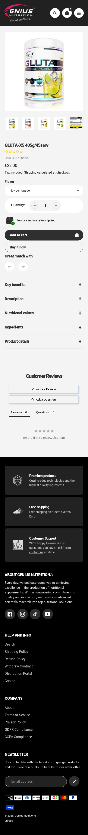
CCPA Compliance (18, 737)
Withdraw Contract (19, 666)
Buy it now (18, 247)
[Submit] (74, 781)
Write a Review (46, 389)
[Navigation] (79, 13)
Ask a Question (46, 399)
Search (10, 644)
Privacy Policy (15, 722)
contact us (36, 552)
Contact (10, 681)
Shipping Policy (16, 652)
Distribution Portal (18, 674)
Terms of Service (17, 715)
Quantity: (18, 205)
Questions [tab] (43, 412)
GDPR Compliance (18, 730)
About (9, 708)
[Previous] (9, 266)
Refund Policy (15, 659)
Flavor (9, 182)
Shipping (30, 172)
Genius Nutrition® (17, 158)
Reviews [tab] (16, 412)
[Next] (23, 266)
